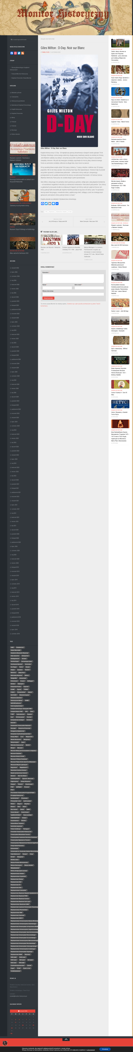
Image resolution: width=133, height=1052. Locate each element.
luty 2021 (14, 525)
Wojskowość (51, 211)
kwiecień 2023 (15, 434)
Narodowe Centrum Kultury (18, 770)
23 (33, 1025)
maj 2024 (14, 380)
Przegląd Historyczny (17, 795)
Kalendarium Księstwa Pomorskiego (21, 105)
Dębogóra (20, 684)
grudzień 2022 (15, 451)
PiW (12, 787)
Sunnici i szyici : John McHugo (119, 311)
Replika (27, 804)
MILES (28, 745)
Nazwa (45, 284)
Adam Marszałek (15, 650)
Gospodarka (21, 692)
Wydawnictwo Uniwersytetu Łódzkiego (23, 949)
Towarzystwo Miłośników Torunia (20, 834)
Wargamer (20, 857)
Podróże (14, 126)
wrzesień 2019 (15, 571)
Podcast (14, 122)
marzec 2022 (15, 471)
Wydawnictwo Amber (17, 873)
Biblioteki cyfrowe (16, 92)
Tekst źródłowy (15, 829)
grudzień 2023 (15, 401)
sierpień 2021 (15, 501)
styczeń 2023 (15, 446)
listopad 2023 (15, 405)
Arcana (24, 658)
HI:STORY (14, 695)
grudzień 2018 (15, 609)
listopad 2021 (15, 488)
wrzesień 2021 (15, 496)
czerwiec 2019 (16, 584)
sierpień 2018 (15, 625)
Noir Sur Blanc (22, 776)
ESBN (12, 689)
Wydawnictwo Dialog (17, 879)
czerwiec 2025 (16, 326)
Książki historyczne (47, 39)
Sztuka (24, 820)
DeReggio (30, 681)
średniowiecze (15, 971)
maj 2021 (14, 513)
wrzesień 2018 (15, 621)
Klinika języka (20, 717)
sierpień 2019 (15, 575)
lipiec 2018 (14, 629)
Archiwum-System (16, 664)
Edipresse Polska (16, 686)
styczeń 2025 (15, 347)
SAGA (22, 809)
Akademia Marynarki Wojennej (19, 653)
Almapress (25, 656)
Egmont (26, 686)
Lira (22, 736)
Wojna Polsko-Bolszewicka (19, 862)
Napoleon (14, 767)
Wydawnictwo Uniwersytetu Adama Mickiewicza (25, 921)
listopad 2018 (15, 613)
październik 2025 (16, 309)
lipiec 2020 (14, 546)
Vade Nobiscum (15, 854)
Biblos (27, 675)
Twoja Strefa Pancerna (17, 845)
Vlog (31, 854)
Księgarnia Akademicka (17, 731)
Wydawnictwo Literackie (61, 211)
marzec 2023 (15, 438)
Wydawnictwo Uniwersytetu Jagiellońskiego (24, 929)
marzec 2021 (15, 521)
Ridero (13, 806)
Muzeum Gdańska (16, 753)
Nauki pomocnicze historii (19, 773)
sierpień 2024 (15, 367)
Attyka (12, 670)
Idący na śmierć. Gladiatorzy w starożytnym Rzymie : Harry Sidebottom (120, 102)
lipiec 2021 (14, 505)
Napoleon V (23, 767)
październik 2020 (16, 542)
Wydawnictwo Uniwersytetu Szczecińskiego (23, 938)
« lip (11, 1033)
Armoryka (28, 664)
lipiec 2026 (14, 272)
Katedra (30, 714)
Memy (13, 117)
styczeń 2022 (15, 480)
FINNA (26, 689)
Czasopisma (15, 97)
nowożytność (15, 778)
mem (23, 742)
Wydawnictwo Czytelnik (18, 876)
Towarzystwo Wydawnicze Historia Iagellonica (25, 843)
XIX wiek (13, 957)
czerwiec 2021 (16, 509)
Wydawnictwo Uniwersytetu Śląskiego (21, 951)
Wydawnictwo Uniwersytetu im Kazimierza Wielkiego (26, 926)
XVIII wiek (22, 957)
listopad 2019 (15, 567)
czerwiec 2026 (16, 276)
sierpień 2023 (15, 417)
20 (23, 1025)
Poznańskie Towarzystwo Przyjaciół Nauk (22, 792)
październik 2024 (16, 359)
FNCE (12, 692)
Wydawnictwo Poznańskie (19, 910)
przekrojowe (15, 798)
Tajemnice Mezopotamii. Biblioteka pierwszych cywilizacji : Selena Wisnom (119, 265)
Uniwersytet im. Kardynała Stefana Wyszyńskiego (25, 851)
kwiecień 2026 (15, 284)
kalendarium (20, 714)
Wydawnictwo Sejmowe (17, 915)
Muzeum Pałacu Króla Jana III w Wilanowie (23, 762)
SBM (28, 809)
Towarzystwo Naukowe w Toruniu (20, 840)
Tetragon (26, 829)
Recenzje (14, 130)
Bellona (13, 672)
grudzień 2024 (15, 351)
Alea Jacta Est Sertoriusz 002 (19, 253)
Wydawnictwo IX (15, 885)
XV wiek (30, 960)
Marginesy (27, 739)
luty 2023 (14, 442)
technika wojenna (16, 826)
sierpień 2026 (15, 268)
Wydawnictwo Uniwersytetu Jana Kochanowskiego (25, 932)
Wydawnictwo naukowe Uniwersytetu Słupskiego (24, 907)
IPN (26, 711)
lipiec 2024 (14, 372)
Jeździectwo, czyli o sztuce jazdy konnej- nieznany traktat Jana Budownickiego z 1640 (119, 161)
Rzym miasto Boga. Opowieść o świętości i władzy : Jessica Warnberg (120, 80)
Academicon (20, 647)
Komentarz (46, 272)
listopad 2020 (15, 538)
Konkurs (29, 720)
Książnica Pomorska (24, 728)
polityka (18, 787)
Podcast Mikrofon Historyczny (20, 74)
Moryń (13, 748)
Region (20, 804)
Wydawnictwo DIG (16, 882)
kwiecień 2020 (15, 559)
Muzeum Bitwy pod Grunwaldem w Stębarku (23, 750)
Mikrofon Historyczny (17, 745)
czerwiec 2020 (16, 550)
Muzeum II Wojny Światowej (19, 759)
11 (15, 1022)
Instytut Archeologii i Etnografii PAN (21, 708)
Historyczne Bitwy (16, 700)
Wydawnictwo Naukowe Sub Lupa (20, 901)
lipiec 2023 (14, 422)
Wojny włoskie (29, 865)
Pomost (27, 787)
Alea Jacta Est (15, 656)
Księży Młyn (14, 736)
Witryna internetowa (48, 291)
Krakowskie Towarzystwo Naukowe (20, 725)
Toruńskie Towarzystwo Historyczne (21, 831)
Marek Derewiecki (16, 739)
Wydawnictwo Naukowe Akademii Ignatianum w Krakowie (27, 893)
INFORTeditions (16, 703)
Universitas (14, 848)
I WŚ (12, 714)
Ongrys (13, 784)
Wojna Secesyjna (16, 865)
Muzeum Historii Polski (17, 756)
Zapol (12, 968)
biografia (14, 678)
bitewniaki (23, 678)
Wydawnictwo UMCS (17, 918)
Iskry (31, 711)
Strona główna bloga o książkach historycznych (19, 69)
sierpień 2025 (15, 318)
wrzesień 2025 (15, 313)
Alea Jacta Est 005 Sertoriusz (119, 245)
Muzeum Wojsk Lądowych (19, 764)
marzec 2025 (15, 338)
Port (12, 790)
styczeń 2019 (15, 604)
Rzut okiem (14, 809)
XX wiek (70, 211)
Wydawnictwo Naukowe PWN (19, 896)
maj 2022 (14, 463)
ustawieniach (91, 1050)
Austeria (20, 670)
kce (12, 717)
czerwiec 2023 (16, 426)
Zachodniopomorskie (17, 965)
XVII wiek (14, 960)
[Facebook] (3, 37)
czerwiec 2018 (16, 634)
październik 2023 (16, 409)
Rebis (13, 804)
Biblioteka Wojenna (16, 675)
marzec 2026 (15, 289)
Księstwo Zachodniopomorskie (20, 734)
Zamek (29, 965)
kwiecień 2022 (15, 467)
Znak (18, 968)
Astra (21, 667)
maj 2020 (14, 555)
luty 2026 (14, 293)
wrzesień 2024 (15, 363)
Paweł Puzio (45, 52)
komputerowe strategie (17, 720)
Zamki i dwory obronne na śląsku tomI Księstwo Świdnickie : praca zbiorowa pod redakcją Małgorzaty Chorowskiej (119, 56)
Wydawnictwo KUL (16, 887)
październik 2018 (16, 617)
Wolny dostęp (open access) (19, 871)
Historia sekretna (16, 698)
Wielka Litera (14, 859)
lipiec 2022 (14, 459)
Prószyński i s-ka (16, 801)
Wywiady (27, 954)
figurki (19, 689)
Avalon (27, 670)
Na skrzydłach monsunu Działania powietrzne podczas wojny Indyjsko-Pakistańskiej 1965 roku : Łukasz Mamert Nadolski (119, 289)
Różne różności (16, 134)
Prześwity (25, 798)
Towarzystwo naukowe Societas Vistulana (24, 837)
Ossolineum (29, 784)
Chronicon (14, 681)
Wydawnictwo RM (16, 912)
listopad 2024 (15, 355)
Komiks (29, 717)
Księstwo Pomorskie (17, 113)
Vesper (25, 854)
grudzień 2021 (15, 484)
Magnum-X (29, 736)
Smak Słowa (25, 812)
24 (12, 1028)
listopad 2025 (15, 305)
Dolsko (13, 684)
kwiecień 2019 (15, 592)
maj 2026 (14, 280)
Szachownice (14, 820)
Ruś (19, 806)
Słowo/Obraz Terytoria (17, 823)
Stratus (24, 818)
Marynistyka (15, 742)
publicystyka (27, 801)
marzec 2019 (15, 596)
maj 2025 (14, 330)
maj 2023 (14, 430)
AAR (12, 647)
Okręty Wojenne (25, 781)
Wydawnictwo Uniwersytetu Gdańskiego (23, 923)
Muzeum (20, 748)
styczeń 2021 (15, 530)
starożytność (15, 818)
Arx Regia (13, 667)
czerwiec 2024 (16, 376)
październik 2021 (16, 492)
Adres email (78, 284)
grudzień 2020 (15, 534)
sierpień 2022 (15, 455)
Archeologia (15, 661)
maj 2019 (14, 588)
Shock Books (14, 812)
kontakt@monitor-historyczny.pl (18, 996)
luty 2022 (14, 476)
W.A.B (12, 857)
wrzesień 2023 (15, 413)
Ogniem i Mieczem (28, 778)
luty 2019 (14, 600)
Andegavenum (15, 658)
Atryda (27, 667)
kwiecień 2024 (15, 384)
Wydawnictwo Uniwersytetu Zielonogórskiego (24, 946)
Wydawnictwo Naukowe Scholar (20, 898)
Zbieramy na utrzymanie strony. (19, 205)
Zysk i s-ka (26, 968)
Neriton (13, 776)
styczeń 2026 (15, 297)
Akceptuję (105, 1049)
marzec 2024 (15, 388)
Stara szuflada (28, 815)
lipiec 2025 (14, 322)
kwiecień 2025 (15, 334)
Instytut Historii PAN (16, 711)
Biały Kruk (22, 672)
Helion (30, 692)
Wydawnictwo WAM (16, 954)
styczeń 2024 (15, 397)
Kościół (13, 722)
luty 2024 (14, 392)
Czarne (23, 681)
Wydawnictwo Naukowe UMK (20, 904)
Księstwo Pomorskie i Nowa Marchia (21, 78)
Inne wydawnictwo (17, 706)
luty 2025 (14, 343)
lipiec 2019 (14, 579)
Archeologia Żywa (27, 661)
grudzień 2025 (15, 301)
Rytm (24, 806)
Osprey (20, 784)
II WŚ (46, 211)
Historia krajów (24, 695)
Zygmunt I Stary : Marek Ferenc (120, 122)
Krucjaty (13, 728)
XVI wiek (22, 960)
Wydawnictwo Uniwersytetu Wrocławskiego (23, 943)
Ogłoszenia (14, 781)
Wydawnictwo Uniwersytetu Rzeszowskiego (23, 935)
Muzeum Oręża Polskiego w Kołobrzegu (22, 229)
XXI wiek (13, 963)
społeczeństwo (16, 815)
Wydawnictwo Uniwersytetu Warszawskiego (24, 940)
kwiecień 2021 (15, 517)
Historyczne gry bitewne (18, 101)
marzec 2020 (15, 563)
